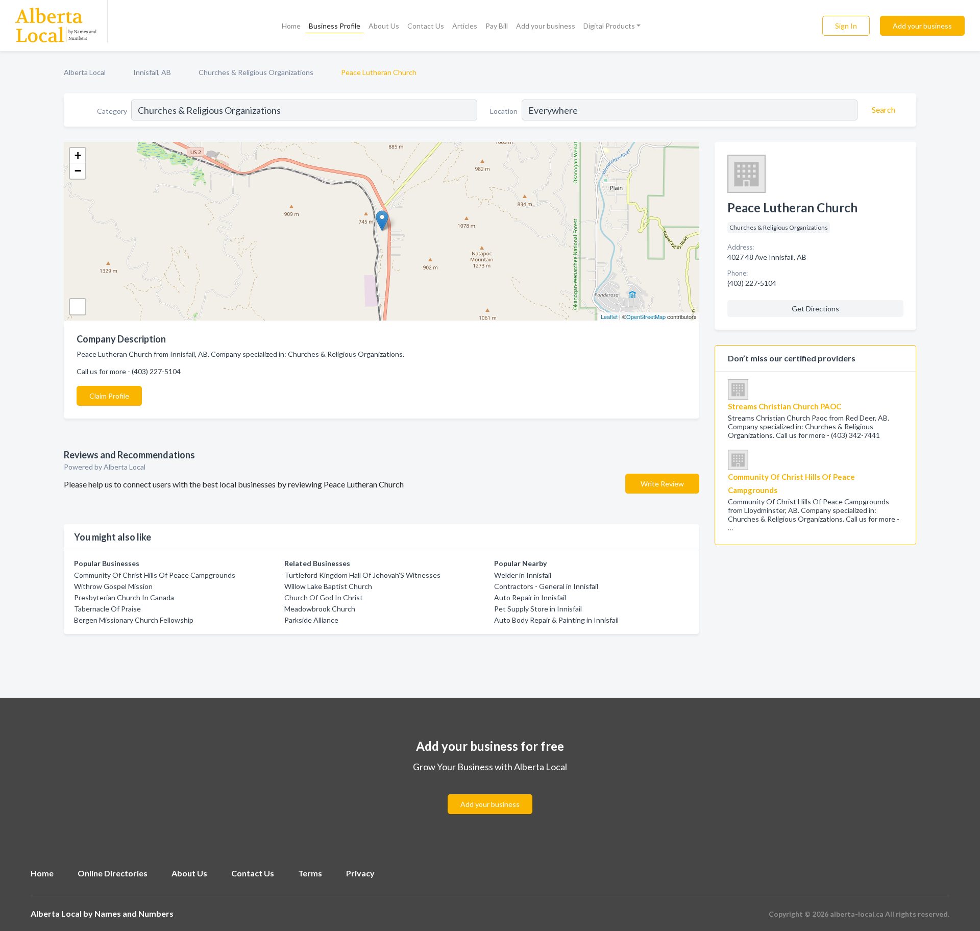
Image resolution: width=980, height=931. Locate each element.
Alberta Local (85, 72)
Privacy (360, 873)
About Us (384, 25)
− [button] (78, 170)
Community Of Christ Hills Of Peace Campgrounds (154, 575)
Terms (310, 873)
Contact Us (425, 25)
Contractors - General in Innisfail (546, 586)
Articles (464, 25)
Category (112, 111)
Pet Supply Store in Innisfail (538, 608)
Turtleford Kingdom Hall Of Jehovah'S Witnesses (362, 575)
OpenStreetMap (646, 316)
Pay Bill (496, 25)
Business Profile (334, 25)
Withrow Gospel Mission (113, 586)
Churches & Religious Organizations (256, 72)
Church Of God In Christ (323, 597)
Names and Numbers (134, 913)
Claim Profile (109, 395)
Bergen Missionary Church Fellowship (133, 620)
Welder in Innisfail (522, 575)
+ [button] (78, 155)
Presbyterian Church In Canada (124, 597)
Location (504, 111)
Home (291, 25)
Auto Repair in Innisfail (530, 597)
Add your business (545, 25)
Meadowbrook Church (319, 608)
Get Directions (815, 308)
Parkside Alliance (311, 620)
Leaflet (609, 316)
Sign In (846, 25)
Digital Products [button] (609, 25)
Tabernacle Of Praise (107, 608)
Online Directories (113, 873)
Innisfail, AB (152, 72)
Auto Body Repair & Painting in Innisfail (556, 620)
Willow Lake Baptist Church (328, 586)
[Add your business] (490, 792)
